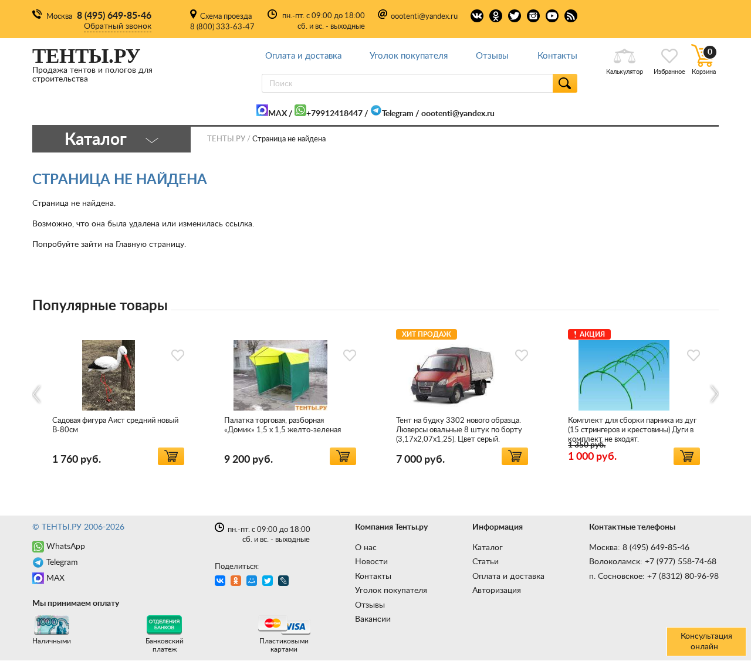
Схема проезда (226, 17)
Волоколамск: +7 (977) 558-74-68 (652, 562)
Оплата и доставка (303, 56)
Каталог (487, 548)
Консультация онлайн (706, 641)
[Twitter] (269, 582)
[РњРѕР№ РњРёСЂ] (253, 582)
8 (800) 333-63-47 (222, 27)
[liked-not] (177, 355)
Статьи (485, 562)
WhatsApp (65, 547)
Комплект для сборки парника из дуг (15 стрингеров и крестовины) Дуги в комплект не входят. (632, 430)
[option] (118, 395)
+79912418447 (334, 114)
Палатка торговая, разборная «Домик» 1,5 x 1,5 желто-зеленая (282, 425)
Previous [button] (37, 394)
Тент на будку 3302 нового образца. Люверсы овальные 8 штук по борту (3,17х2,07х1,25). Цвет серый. (459, 430)
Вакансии (373, 619)
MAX (277, 114)
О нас (366, 548)
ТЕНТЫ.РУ (226, 139)
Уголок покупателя (409, 56)
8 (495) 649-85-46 (114, 16)
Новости (371, 562)
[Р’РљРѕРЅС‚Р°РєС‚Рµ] (221, 582)
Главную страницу (150, 244)
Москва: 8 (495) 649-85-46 (639, 548)
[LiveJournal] (285, 582)
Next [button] (714, 394)
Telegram (398, 114)
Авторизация (496, 591)
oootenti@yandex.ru (424, 17)
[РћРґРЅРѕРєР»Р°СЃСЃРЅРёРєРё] (237, 582)
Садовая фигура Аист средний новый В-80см (115, 425)
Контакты (557, 56)
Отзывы (492, 56)
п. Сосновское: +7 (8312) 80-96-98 (654, 576)
